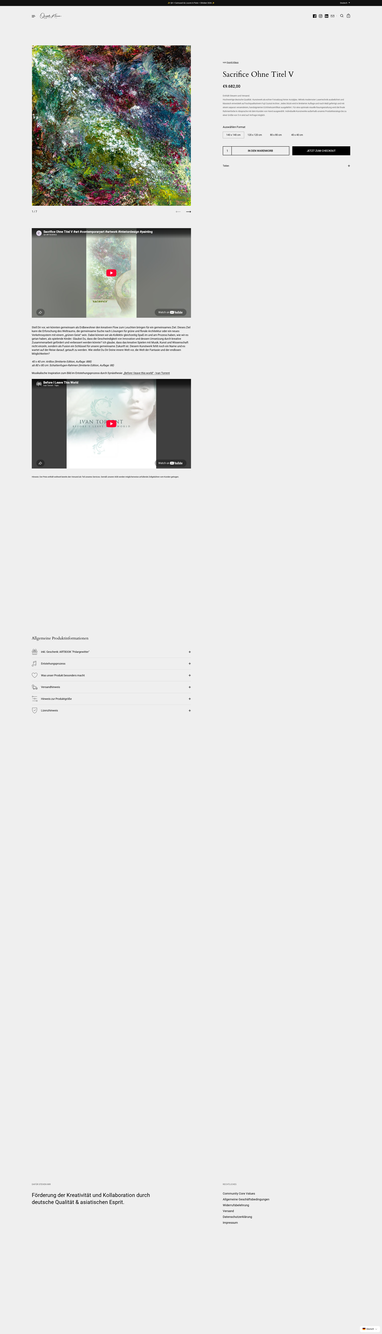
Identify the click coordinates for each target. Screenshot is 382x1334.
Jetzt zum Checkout (321, 150)
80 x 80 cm (276, 134)
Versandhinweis (50, 687)
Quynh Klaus (232, 62)
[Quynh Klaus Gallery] (50, 16)
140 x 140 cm (233, 134)
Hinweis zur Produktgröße (56, 698)
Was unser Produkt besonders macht (63, 675)
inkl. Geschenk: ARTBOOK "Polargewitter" (65, 651)
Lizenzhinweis (49, 710)
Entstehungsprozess (53, 663)
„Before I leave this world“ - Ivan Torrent (146, 373)
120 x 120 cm (255, 134)
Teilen (226, 165)
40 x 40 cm (297, 134)
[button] (370, 1329)
